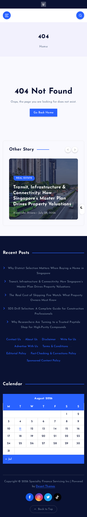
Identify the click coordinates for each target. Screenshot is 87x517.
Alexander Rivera (34, 212)
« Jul (8, 459)
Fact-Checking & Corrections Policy (53, 353)
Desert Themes (45, 486)
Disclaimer (49, 339)
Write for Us (68, 339)
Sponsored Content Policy (43, 360)
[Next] (75, 149)
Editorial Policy (16, 353)
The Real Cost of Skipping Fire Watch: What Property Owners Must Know (52, 199)
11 (20, 428)
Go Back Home (43, 112)
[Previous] (68, 149)
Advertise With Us (26, 346)
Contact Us (13, 339)
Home (43, 46)
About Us (31, 339)
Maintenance (36, 184)
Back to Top (45, 509)
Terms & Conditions (55, 346)
